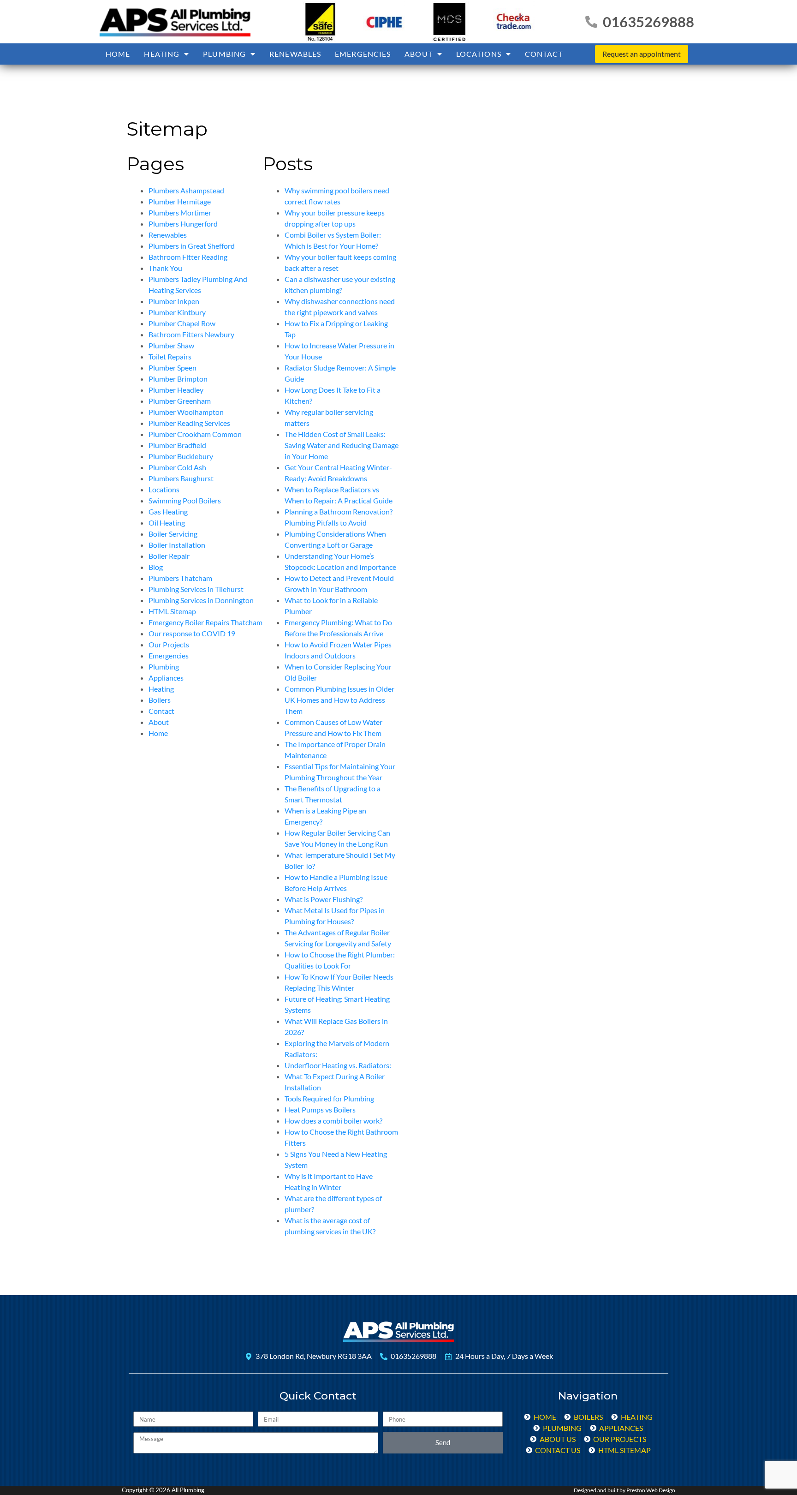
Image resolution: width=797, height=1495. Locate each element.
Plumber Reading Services (189, 423)
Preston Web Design (650, 1490)
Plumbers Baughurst (181, 478)
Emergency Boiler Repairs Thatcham (205, 622)
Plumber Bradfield (177, 445)
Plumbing (224, 53)
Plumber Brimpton (178, 378)
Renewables (295, 53)
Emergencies (363, 53)
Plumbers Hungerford (183, 223)
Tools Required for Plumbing (329, 1098)
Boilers (160, 699)
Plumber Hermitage (180, 201)
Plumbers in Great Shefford (192, 245)
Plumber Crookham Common (195, 434)
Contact (544, 53)
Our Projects (169, 644)
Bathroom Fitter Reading (188, 256)
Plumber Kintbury (177, 312)
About (418, 53)
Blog (156, 566)
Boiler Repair (169, 555)
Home (118, 53)
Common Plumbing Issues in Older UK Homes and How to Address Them (339, 699)
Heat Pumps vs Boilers (320, 1109)
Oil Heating (167, 522)
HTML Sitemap (172, 611)
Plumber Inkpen (174, 301)
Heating (161, 53)
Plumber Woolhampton (186, 411)
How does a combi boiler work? (333, 1120)
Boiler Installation (177, 544)
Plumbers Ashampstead (186, 190)
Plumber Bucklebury (181, 456)
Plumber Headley (176, 389)
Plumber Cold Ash (177, 467)
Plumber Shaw (171, 345)
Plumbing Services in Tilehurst (196, 589)
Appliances (166, 677)
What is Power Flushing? (324, 899)
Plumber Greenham (180, 400)
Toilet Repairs (170, 356)
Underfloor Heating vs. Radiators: (338, 1065)
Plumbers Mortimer (180, 212)
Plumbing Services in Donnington (201, 600)
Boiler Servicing (173, 533)
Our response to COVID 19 (192, 633)
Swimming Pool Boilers (185, 500)
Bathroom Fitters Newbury (191, 334)
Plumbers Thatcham (180, 578)
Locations (478, 53)
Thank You (165, 267)
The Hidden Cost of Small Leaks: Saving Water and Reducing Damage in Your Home (341, 445)
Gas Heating (168, 511)
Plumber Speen (172, 367)
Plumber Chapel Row (182, 323)
